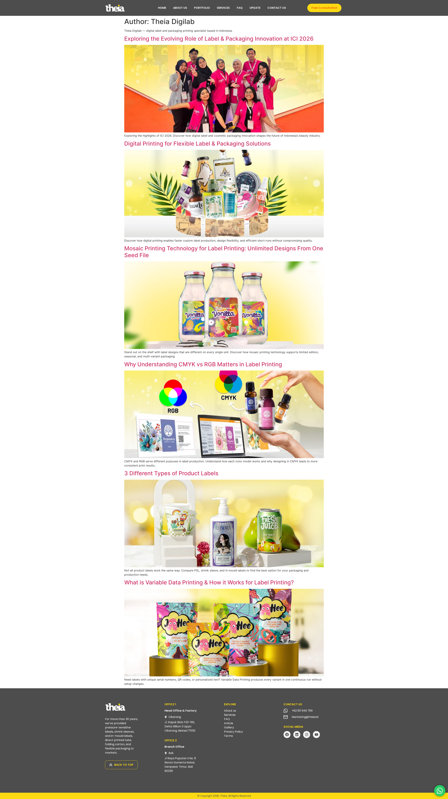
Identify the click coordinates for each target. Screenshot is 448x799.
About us (230, 711)
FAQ (244, 8)
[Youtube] (316, 734)
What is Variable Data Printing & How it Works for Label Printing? (209, 582)
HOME (153, 8)
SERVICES (223, 8)
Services (230, 715)
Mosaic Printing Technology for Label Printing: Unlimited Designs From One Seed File (223, 251)
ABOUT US (171, 8)
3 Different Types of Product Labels (171, 473)
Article (228, 723)
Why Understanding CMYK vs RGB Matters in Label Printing (203, 364)
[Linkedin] (296, 734)
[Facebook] (287, 734)
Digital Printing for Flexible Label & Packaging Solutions (197, 143)
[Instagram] (306, 734)
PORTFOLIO (197, 8)
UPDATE (259, 8)
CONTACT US (285, 8)
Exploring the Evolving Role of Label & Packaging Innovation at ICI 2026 (218, 38)
